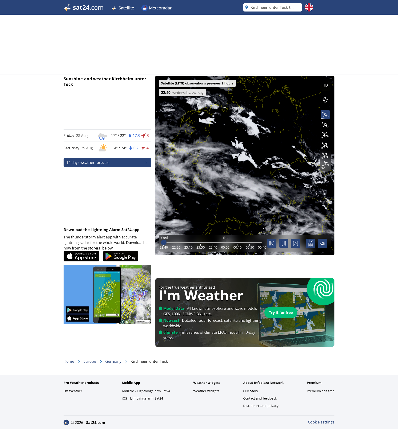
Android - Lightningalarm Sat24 (146, 391)
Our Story (250, 391)
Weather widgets (206, 391)
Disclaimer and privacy (260, 405)
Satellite (125, 8)
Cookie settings (321, 422)
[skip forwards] (295, 243)
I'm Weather (73, 391)
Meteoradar (160, 8)
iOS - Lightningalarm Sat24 (142, 398)
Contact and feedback (260, 398)
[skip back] (271, 243)
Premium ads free (320, 391)
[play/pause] (283, 243)
